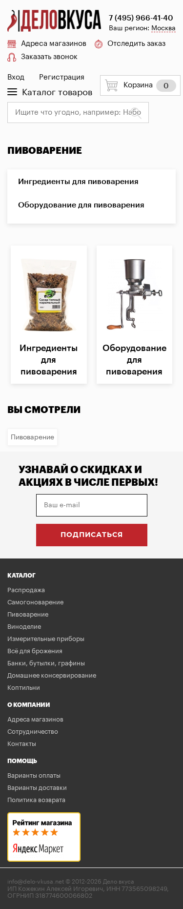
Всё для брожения (34, 651)
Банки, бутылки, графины (46, 663)
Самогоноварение (35, 602)
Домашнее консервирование (51, 675)
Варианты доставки (37, 788)
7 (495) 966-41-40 (141, 18)
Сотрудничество (32, 731)
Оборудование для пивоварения (81, 205)
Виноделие (24, 626)
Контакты (21, 744)
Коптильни (23, 687)
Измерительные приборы (45, 639)
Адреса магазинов (53, 43)
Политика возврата (36, 800)
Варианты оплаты (34, 775)
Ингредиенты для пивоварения (78, 182)
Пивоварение (32, 437)
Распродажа (26, 590)
